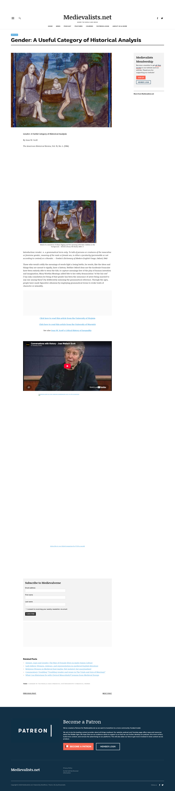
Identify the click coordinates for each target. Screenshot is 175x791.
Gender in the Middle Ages (40, 683)
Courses (89, 26)
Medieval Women (83, 683)
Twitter (162, 18)
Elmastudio (61, 785)
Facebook (157, 18)
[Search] (19, 18)
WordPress (44, 785)
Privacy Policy (67, 768)
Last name (29, 602)
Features (79, 26)
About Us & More (120, 26)
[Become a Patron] (78, 749)
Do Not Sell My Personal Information (70, 772)
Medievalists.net (87, 17)
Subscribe (30, 614)
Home (50, 26)
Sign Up (141, 77)
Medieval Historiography (64, 683)
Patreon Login (103, 26)
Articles (14, 35)
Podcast (67, 26)
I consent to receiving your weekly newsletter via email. (47, 609)
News (58, 26)
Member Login (143, 82)
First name (29, 595)
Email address (30, 588)
